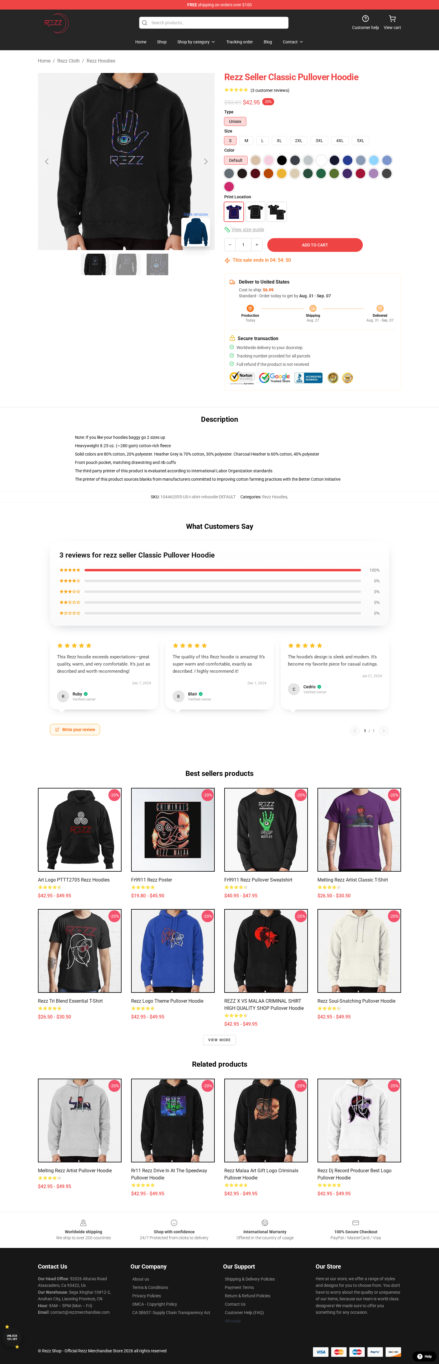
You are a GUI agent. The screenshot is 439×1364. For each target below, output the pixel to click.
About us (140, 1279)
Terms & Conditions (150, 1287)
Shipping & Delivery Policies (250, 1279)
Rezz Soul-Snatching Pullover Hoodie (356, 1001)
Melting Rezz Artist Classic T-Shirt (352, 880)
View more (219, 1040)
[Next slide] (205, 161)
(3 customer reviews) (270, 90)
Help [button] (428, 1356)
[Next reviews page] (383, 730)
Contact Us (235, 1304)
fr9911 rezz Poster (151, 880)
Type (229, 111)
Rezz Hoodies (101, 61)
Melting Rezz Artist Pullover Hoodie (75, 1170)
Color (229, 150)
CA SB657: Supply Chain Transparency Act (171, 1312)
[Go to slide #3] (157, 264)
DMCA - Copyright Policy (154, 1304)
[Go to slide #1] (95, 264)
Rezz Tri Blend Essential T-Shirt (70, 1001)
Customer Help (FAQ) (244, 1312)
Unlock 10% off (12, 1337)
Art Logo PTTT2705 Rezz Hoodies (74, 880)
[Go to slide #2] (126, 264)
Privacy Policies (146, 1295)
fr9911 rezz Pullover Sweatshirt (258, 880)
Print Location (237, 196)
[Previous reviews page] (354, 730)
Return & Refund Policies (247, 1295)
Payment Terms (239, 1287)
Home (44, 61)
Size (228, 131)
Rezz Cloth (68, 61)
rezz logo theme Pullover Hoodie (167, 1001)
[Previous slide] (47, 161)
